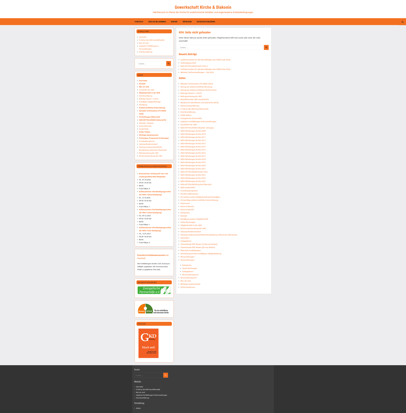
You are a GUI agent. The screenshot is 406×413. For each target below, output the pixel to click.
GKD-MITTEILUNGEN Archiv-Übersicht (196, 184)
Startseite (139, 22)
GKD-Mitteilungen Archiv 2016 (193, 153)
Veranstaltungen (187, 257)
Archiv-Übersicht (145, 126)
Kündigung (143, 105)
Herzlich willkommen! (157, 22)
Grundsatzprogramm (189, 190)
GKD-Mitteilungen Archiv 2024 (193, 178)
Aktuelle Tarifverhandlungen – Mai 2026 (197, 72)
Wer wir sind (185, 281)
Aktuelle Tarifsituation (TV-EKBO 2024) (196, 83)
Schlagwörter (186, 241)
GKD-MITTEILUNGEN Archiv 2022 (194, 172)
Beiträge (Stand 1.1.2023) (191, 93)
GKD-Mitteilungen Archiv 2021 (193, 168)
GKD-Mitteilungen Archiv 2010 (193, 134)
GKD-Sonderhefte (187, 187)
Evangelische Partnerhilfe (191, 118)
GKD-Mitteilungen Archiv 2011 (193, 137)
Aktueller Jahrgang (146, 123)
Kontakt (174, 22)
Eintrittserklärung (187, 112)
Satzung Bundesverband (190, 231)
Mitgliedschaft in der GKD (191, 225)
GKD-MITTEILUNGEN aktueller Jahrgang (197, 127)
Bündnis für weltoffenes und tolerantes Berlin (199, 102)
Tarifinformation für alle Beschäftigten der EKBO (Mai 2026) (205, 69)
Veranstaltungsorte (190, 274)
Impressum (187, 22)
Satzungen (184, 238)
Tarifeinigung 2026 (188, 63)
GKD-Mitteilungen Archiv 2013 (193, 143)
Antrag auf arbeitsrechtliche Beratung (196, 87)
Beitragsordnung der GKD (191, 96)
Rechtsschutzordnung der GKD (193, 228)
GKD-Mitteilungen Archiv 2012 (193, 140)
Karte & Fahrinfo (187, 206)
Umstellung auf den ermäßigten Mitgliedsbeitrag (200, 253)
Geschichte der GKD (188, 124)
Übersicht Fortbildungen (190, 250)
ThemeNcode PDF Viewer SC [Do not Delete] (198, 244)
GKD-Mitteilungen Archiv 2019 (193, 162)
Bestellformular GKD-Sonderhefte (194, 99)
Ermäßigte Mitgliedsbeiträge (150, 102)
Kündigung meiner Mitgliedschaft (194, 219)
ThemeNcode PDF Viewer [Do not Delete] (197, 247)
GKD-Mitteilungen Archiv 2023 (193, 175)
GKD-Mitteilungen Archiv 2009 (193, 131)
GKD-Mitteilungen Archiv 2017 (193, 156)
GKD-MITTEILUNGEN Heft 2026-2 (194, 66)
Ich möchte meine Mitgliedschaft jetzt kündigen (200, 197)
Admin (138, 408)
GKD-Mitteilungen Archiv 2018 (193, 159)
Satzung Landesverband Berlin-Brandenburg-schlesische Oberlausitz (208, 235)
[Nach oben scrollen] (401, 408)
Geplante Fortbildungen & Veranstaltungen (198, 121)
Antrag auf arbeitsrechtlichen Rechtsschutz (198, 90)
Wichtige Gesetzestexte (190, 284)
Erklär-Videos (185, 115)
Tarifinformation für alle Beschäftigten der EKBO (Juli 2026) (205, 59)
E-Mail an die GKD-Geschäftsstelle (194, 109)
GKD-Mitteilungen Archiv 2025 (193, 181)
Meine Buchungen (187, 222)
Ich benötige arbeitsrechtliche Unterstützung (199, 200)
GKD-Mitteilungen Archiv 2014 (193, 146)
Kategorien (185, 212)
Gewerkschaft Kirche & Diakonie (203, 7)
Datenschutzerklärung (206, 22)
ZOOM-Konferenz (187, 287)
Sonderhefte (144, 129)
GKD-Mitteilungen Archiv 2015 (193, 149)
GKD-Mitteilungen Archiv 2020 (193, 165)
